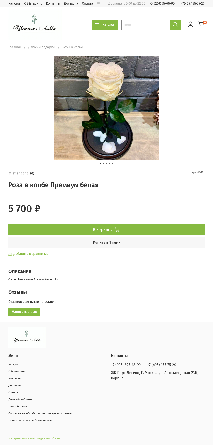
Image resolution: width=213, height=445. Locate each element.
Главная (14, 47)
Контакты (53, 3)
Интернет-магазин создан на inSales (34, 438)
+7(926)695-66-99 (162, 3)
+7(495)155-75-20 (193, 3)
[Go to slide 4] (109, 163)
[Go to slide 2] (103, 163)
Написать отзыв (24, 312)
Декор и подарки (41, 47)
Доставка (71, 3)
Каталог (14, 3)
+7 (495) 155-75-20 (161, 365)
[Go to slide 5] (112, 163)
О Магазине (33, 3)
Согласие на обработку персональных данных (41, 413)
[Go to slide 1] (100, 163)
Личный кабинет (20, 399)
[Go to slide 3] (106, 163)
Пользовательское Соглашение (30, 420)
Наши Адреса (17, 406)
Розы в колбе (72, 47)
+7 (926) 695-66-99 (126, 365)
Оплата (87, 3)
